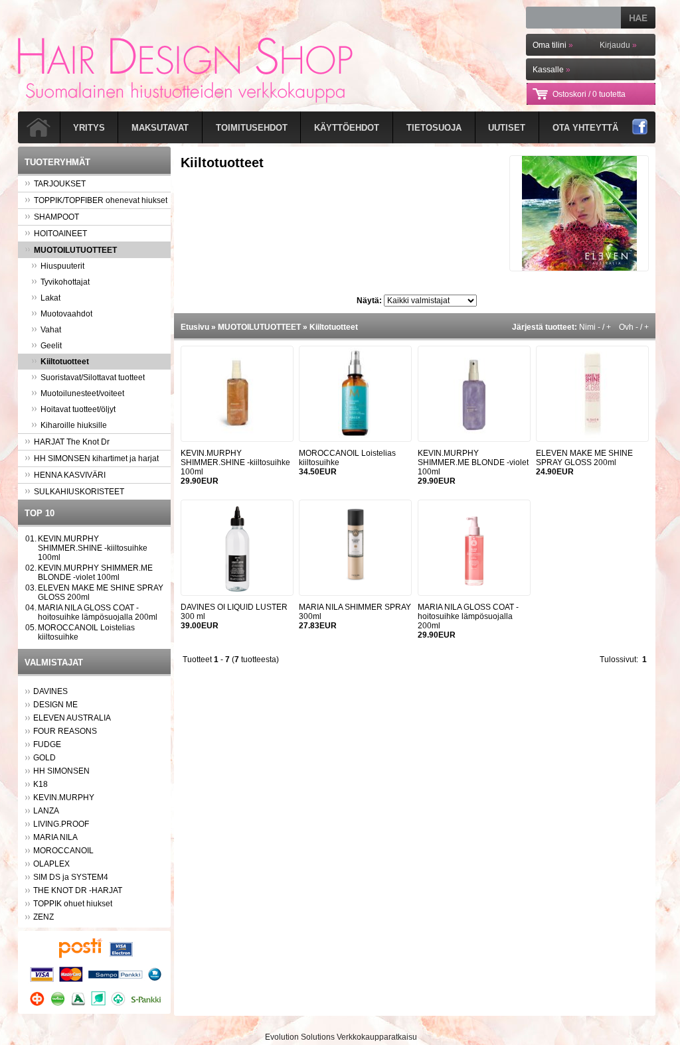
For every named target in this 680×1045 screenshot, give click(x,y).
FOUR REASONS (65, 731)
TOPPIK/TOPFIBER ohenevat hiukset (100, 200)
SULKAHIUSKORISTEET (79, 491)
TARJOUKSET (60, 183)
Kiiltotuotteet (65, 361)
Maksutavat (160, 128)
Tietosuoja (434, 128)
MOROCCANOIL (63, 850)
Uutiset (506, 128)
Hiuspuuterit (62, 266)
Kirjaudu (618, 45)
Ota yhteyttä (585, 128)
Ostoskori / (589, 94)
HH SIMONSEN (61, 771)
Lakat (50, 298)
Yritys (89, 128)
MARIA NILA (55, 837)
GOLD (44, 757)
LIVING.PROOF (61, 824)
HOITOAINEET (60, 233)
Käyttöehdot (346, 128)
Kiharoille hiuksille (74, 425)
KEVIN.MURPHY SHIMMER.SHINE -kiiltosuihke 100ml (92, 548)
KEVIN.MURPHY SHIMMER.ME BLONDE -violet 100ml (95, 572)
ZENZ (43, 917)
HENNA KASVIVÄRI (70, 475)
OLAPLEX (51, 864)
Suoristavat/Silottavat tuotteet (93, 377)
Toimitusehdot (252, 128)
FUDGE (47, 744)
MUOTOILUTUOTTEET (75, 250)
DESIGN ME (55, 704)
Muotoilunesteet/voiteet (82, 393)
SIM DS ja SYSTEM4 (70, 877)
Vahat (51, 329)
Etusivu (195, 327)
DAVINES (50, 691)
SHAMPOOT (56, 217)
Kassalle (551, 69)
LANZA (46, 810)
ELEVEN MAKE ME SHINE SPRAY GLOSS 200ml (584, 458)
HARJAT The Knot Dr (72, 442)
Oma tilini (553, 45)
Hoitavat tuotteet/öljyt (78, 409)
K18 (40, 784)
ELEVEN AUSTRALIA (72, 718)
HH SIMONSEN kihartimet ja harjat (96, 458)
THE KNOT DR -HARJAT (77, 890)
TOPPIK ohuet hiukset (72, 903)
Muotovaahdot (66, 313)
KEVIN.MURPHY (63, 797)
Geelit (51, 345)
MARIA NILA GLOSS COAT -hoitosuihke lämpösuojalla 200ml (97, 612)
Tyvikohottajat (65, 282)
